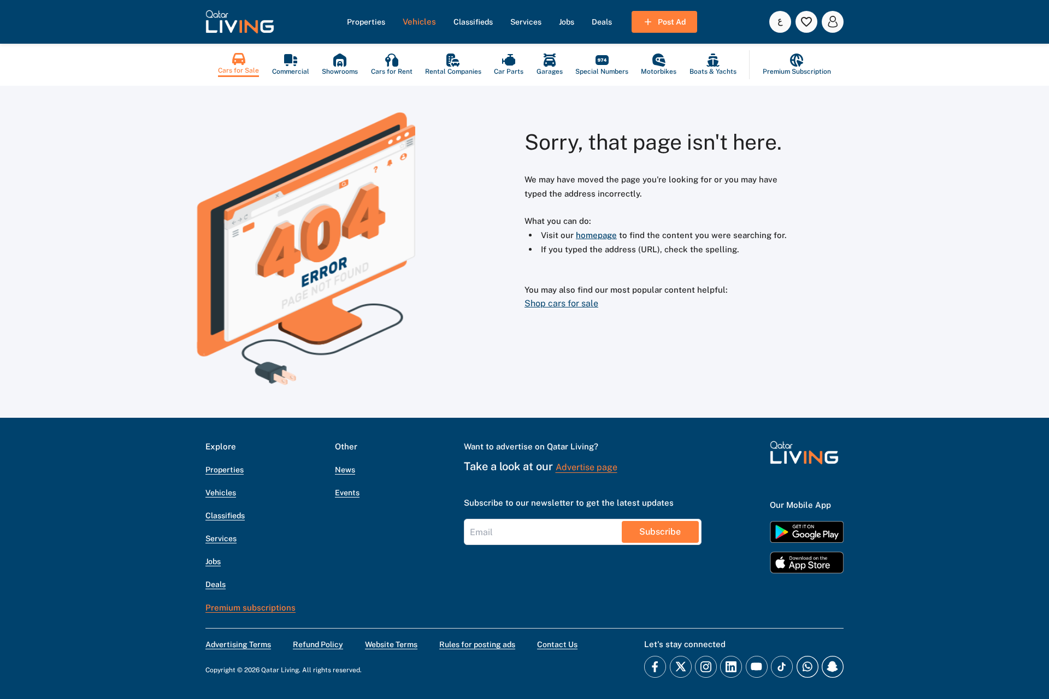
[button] (239, 22)
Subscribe (660, 531)
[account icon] (833, 22)
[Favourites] (806, 22)
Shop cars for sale (561, 303)
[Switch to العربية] (780, 22)
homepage (596, 235)
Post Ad (672, 21)
